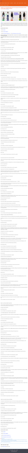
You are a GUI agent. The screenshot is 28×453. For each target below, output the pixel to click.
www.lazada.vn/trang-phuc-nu (6, 33)
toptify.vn (4, 431)
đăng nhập (4, 446)
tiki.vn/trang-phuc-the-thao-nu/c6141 (16, 33)
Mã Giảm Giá (2, 438)
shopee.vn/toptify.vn (5, 31)
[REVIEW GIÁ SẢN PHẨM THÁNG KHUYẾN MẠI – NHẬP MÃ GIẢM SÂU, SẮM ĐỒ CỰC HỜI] (1, 1)
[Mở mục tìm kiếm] (27, 5)
